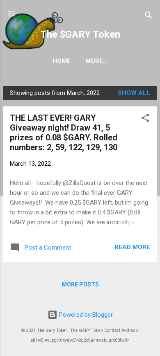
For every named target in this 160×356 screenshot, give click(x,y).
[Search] (148, 16)
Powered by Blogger (85, 314)
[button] (145, 119)
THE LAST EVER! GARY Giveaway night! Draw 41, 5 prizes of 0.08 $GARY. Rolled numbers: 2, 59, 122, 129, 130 (63, 132)
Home (62, 61)
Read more (132, 247)
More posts (80, 284)
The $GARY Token (80, 34)
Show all (134, 93)
